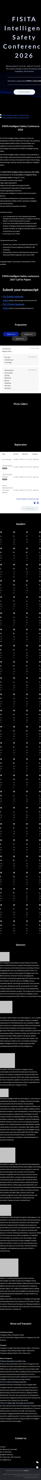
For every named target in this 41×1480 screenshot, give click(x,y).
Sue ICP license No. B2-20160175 (31, 1476)
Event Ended (24, 92)
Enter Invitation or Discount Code (27, 499)
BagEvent (26, 1470)
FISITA (28, 81)
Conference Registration (7, 350)
